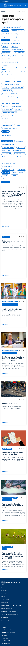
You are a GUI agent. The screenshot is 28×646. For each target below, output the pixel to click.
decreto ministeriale (7, 497)
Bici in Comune (6, 237)
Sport (14, 353)
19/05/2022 (21, 301)
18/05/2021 (21, 350)
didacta (14, 301)
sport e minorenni (7, 301)
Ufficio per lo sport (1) (7, 546)
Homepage (3, 11)
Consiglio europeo (7, 353)
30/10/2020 (21, 448)
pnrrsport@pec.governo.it (12, 614)
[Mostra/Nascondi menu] (2, 5)
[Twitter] (5, 620)
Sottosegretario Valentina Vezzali (10, 350)
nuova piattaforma (7, 448)
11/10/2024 (21, 236)
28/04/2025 (21, 187)
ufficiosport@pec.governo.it (9, 611)
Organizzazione (4, 602)
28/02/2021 (21, 399)
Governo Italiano (5, 1)
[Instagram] (8, 620)
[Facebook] (2, 620)
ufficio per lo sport (7, 500)
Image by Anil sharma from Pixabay (8, 304)
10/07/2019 (21, 546)
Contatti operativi (5, 599)
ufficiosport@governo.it (6, 608)
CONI (15, 497)
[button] (6, 643)
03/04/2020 (21, 497)
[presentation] (26, 5)
